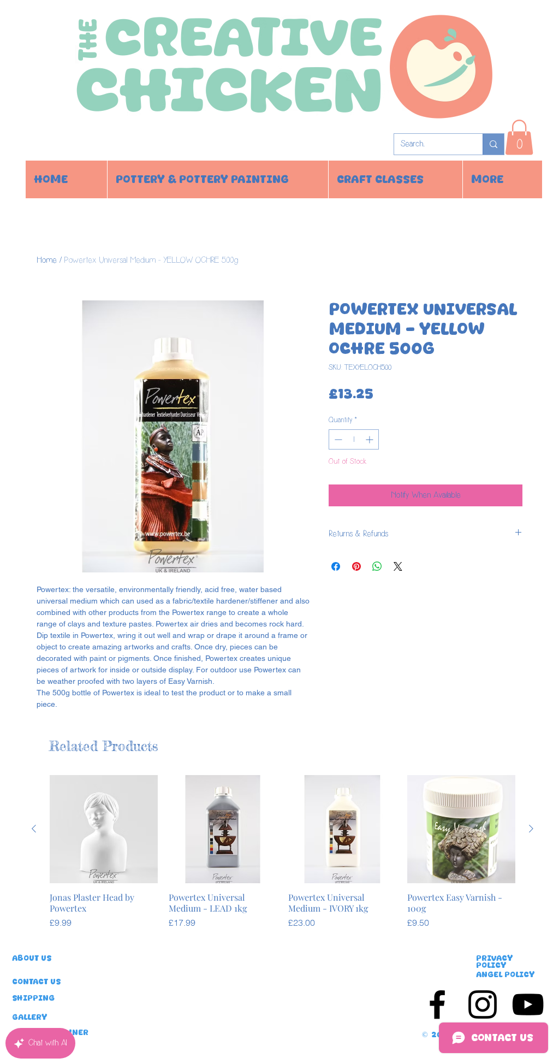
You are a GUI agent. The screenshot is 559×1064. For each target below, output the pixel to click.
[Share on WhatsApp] (377, 566)
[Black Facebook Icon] (437, 1004)
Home (47, 260)
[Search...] (493, 144)
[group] (282, 858)
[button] (519, 137)
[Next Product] (531, 828)
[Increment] (370, 439)
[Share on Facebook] (335, 566)
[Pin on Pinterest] (356, 566)
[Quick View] (104, 829)
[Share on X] (398, 566)
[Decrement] (337, 439)
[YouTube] (528, 1004)
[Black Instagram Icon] (482, 1004)
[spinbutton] (354, 439)
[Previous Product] (33, 828)
